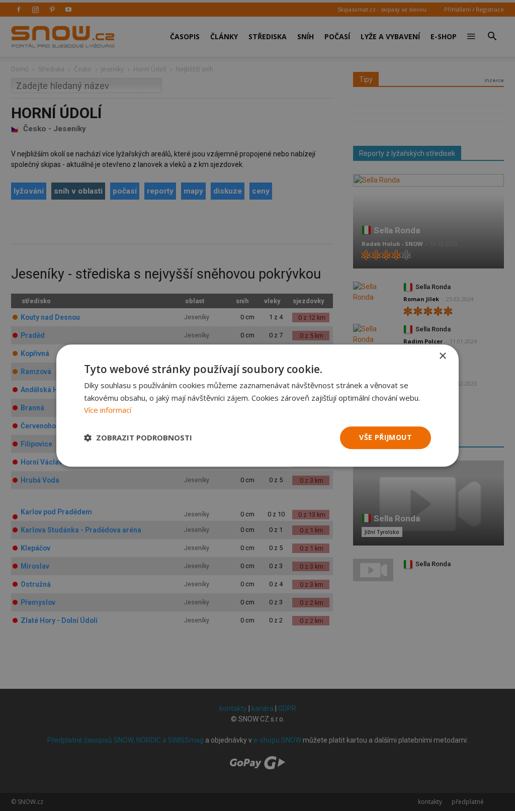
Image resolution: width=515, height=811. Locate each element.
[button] (138, 437)
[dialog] (257, 405)
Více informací (107, 410)
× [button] (442, 356)
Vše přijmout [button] (385, 437)
